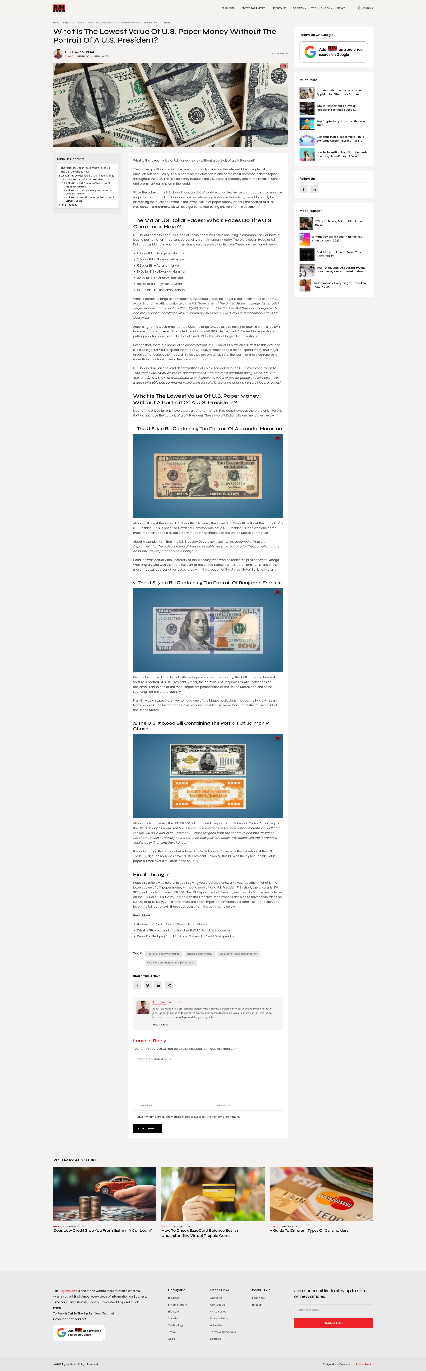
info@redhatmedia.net (69, 1319)
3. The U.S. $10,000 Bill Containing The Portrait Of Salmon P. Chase (90, 199)
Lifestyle (279, 8)
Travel (172, 1332)
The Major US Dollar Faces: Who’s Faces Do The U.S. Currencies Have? (85, 169)
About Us (216, 1298)
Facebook (258, 1298)
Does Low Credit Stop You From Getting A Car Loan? (102, 1230)
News (341, 8)
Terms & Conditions (223, 1332)
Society (298, 8)
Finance (80, 22)
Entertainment (253, 8)
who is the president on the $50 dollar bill (171, 962)
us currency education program (238, 953)
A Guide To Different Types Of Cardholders (309, 1230)
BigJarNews (68, 1291)
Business (228, 8)
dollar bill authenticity (199, 953)
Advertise (216, 1325)
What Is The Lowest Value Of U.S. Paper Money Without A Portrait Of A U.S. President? (87, 177)
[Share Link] (137, 985)
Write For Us (218, 1311)
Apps (171, 1339)
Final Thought (69, 204)
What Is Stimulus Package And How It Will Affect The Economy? (183, 930)
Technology (320, 8)
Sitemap (215, 1339)
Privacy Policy (219, 1318)
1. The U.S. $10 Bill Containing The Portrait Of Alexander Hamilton (88, 185)
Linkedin (257, 1305)
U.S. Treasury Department (198, 541)
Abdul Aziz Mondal (80, 52)
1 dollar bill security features (163, 953)
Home (56, 22)
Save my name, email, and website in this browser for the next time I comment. (188, 1117)
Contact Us (217, 1305)
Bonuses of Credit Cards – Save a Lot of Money (172, 924)
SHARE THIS (278, 53)
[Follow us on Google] (334, 51)
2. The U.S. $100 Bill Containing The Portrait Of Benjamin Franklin (88, 192)
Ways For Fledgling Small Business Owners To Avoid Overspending (186, 936)
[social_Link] (304, 189)
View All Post (160, 1024)
